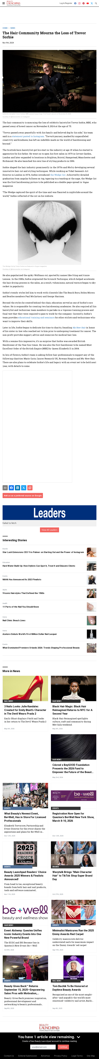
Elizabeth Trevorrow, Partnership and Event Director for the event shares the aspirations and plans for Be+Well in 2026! (24, 828)
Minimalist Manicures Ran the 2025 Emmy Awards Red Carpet (73, 932)
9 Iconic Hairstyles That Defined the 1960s (23, 593)
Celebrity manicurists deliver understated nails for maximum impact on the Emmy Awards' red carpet (73, 942)
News (12, 28)
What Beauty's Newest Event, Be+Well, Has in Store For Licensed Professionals (25, 817)
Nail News (8, 701)
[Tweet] (23, 487)
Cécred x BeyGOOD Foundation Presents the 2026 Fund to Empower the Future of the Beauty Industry (72, 768)
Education (6, 562)
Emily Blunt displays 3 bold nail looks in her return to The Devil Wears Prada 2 (25, 720)
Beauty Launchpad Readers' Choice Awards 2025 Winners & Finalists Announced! (25, 875)
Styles (5, 590)
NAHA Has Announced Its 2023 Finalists (22, 579)
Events (5, 576)
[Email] (5, 487)
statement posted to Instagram (28, 136)
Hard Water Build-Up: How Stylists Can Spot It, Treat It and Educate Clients (39, 566)
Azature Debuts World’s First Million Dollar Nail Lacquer (30, 634)
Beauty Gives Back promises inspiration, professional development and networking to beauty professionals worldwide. (25, 1001)
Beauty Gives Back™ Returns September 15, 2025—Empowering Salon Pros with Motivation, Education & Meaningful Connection (24, 990)
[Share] (11, 487)
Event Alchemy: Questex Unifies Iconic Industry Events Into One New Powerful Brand (23, 934)
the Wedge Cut (57, 174)
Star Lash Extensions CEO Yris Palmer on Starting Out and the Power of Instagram (43, 552)
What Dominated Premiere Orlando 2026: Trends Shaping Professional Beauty (41, 648)
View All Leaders (49, 529)
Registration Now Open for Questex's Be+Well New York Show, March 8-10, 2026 (73, 817)
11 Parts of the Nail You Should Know (21, 607)
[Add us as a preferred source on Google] (29, 487)
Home (5, 28)
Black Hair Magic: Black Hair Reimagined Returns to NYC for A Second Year (72, 710)
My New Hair (79, 327)
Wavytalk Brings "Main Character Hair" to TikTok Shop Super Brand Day (72, 875)
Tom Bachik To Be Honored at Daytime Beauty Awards (70, 988)
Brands (5, 549)
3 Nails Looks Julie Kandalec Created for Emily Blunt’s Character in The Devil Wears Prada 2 (25, 710)
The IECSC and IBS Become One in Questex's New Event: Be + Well (21, 944)
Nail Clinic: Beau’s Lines (14, 620)
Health (5, 603)
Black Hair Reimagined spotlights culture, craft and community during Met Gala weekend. (71, 721)
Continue (63, 1047)
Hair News (56, 701)
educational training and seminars (36, 317)
